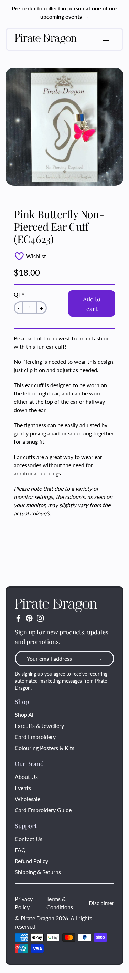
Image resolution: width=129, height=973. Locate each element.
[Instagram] (40, 618)
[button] (108, 39)
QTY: (20, 294)
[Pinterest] (29, 618)
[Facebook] (18, 618)
